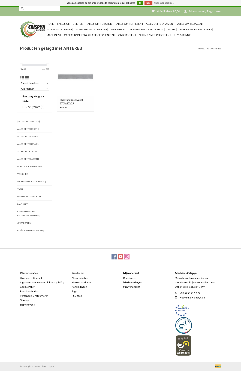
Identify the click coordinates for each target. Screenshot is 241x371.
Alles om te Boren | (100, 23)
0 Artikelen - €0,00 (168, 11)
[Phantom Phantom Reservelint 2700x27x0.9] (75, 76)
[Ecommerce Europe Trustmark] (198, 310)
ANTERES (216, 48)
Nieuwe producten (82, 282)
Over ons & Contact (31, 277)
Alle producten (80, 277)
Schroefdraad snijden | (92, 29)
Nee (148, 3)
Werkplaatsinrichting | (196, 29)
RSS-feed (77, 295)
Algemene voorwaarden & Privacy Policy (42, 282)
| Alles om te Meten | (71, 23)
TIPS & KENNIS (182, 35)
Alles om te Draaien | (160, 23)
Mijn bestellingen (132, 282)
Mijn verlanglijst (131, 286)
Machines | (54, 35)
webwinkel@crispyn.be (192, 297)
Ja (140, 3)
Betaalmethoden (29, 291)
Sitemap (24, 300)
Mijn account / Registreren (204, 11)
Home (50, 23)
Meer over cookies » (164, 3)
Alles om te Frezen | (129, 23)
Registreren (129, 277)
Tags (208, 48)
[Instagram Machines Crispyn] (126, 256)
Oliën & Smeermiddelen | (155, 35)
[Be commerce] (198, 325)
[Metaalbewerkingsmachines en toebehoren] (33, 29)
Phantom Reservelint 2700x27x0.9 (71, 101)
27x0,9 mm (34, 107)
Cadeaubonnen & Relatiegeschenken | (89, 35)
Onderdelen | (127, 35)
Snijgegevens (27, 304)
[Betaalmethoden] (217, 366)
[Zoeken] (22, 9)
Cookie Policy (27, 286)
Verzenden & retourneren (34, 295)
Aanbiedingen (79, 286)
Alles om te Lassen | (60, 29)
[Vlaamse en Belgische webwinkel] (198, 345)
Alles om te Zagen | (190, 23)
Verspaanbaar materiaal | (147, 29)
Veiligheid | (118, 29)
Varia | (172, 29)
